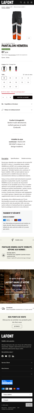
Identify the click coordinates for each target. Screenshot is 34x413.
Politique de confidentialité (7, 409)
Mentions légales (12, 407)
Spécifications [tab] (15, 158)
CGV (18, 407)
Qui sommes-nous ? (7, 352)
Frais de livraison (12, 54)
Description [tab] (5, 158)
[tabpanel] (17, 184)
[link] (24, 2)
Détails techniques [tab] (27, 158)
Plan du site (4, 407)
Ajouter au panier (23, 97)
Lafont (6, 405)
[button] (27, 74)
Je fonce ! (17, 326)
